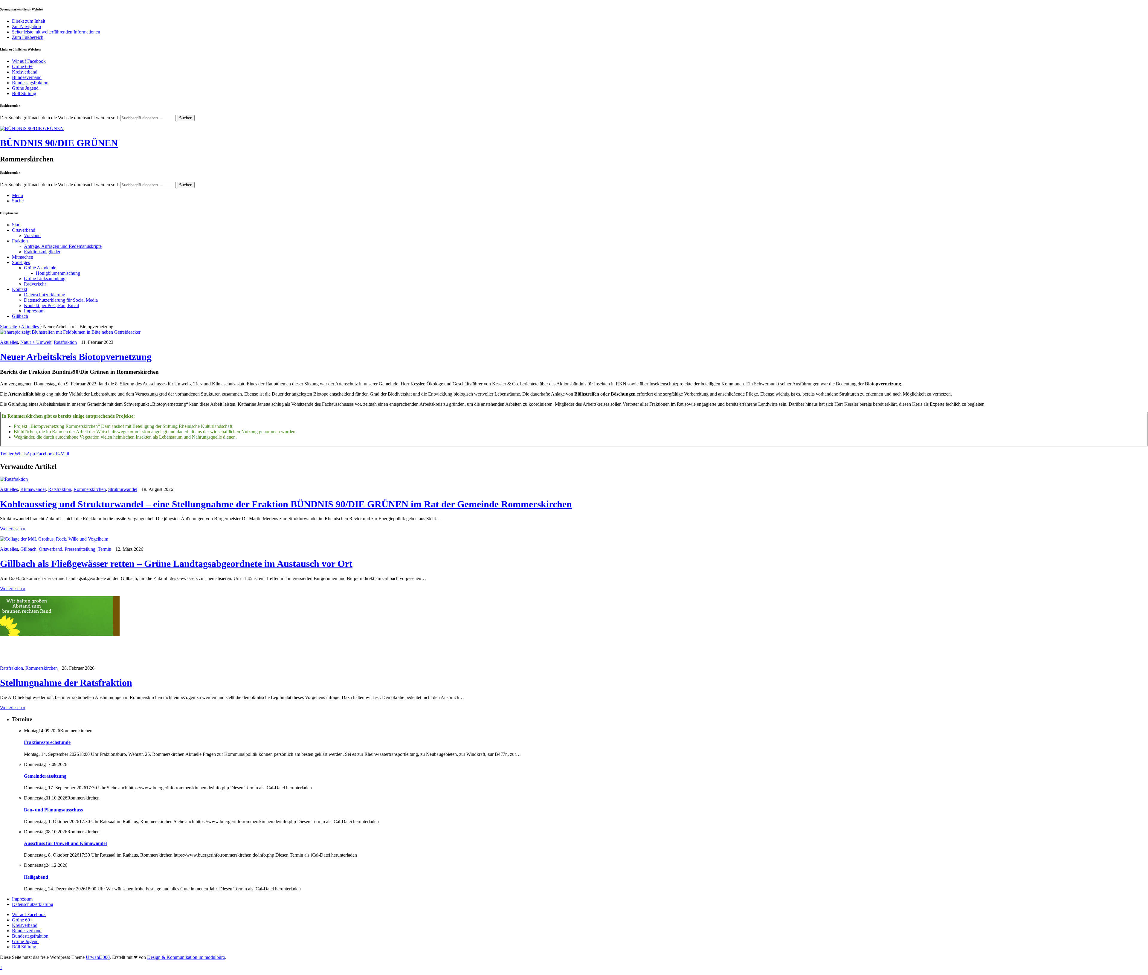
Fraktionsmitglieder (42, 251)
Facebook (45, 453)
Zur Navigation (26, 26)
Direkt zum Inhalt (28, 21)
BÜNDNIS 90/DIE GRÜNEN (59, 143)
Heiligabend (36, 877)
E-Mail (62, 453)
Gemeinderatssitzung (45, 776)
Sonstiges (21, 262)
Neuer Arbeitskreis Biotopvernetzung (76, 356)
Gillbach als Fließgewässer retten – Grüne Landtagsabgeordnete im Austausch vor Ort (176, 563)
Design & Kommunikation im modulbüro (186, 957)
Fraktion (20, 240)
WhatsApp (25, 453)
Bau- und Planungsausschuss (53, 809)
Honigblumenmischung (58, 273)
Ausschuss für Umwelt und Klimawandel (65, 843)
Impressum (34, 310)
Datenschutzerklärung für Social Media (61, 300)
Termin (104, 549)
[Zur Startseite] (32, 128)
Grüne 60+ (22, 66)
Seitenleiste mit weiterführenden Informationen (56, 31)
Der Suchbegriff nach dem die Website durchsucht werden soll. (59, 117)
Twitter (6, 453)
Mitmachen (22, 257)
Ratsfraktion (65, 342)
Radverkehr (35, 283)
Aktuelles (30, 326)
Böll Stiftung (24, 93)
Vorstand (32, 235)
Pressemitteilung (80, 549)
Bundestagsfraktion (30, 82)
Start (16, 224)
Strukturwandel (122, 489)
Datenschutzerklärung (44, 294)
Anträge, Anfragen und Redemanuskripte (63, 246)
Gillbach (20, 316)
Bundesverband (27, 77)
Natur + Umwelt (35, 342)
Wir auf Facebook (29, 61)
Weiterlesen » (12, 528)
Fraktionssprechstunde (47, 742)
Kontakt (19, 289)
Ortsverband (23, 230)
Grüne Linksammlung (44, 278)
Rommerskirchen (90, 489)
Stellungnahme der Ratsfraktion (66, 682)
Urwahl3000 (98, 957)
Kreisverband (24, 71)
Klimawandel (33, 489)
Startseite (8, 326)
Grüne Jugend (25, 88)
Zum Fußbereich (27, 37)
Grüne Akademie (40, 267)
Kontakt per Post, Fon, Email (51, 305)
